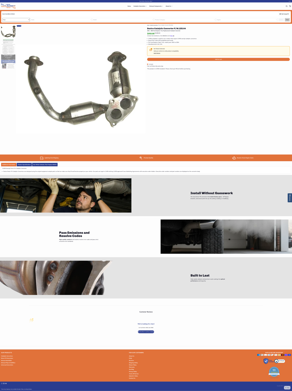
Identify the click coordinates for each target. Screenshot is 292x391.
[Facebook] (4, 383)
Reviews (131, 360)
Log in (290, 1)
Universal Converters (7, 365)
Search (281, 19)
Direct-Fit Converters (7, 358)
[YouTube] (6, 383)
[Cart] (289, 6)
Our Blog (131, 369)
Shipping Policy (133, 362)
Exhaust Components (155, 6)
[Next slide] (143, 89)
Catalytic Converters (139, 6)
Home (129, 6)
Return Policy (132, 365)
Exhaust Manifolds (6, 360)
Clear (287, 19)
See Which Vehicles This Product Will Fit (44, 164)
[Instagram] (2, 383)
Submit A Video (133, 376)
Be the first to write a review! (146, 332)
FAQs (130, 358)
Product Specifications (24, 164)
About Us (168, 6)
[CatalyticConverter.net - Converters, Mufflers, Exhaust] (8, 6)
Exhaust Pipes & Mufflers (8, 362)
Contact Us (132, 378)
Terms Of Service (134, 373)
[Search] (286, 6)
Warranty (132, 367)
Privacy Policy (133, 371)
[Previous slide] (18, 89)
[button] (218, 59)
